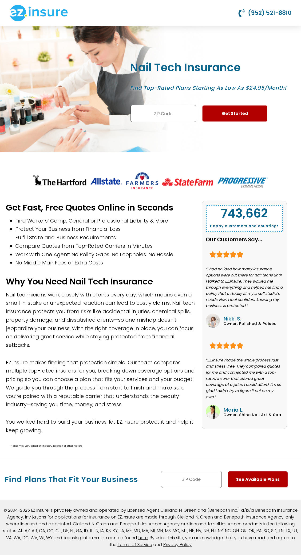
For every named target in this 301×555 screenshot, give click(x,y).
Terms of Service (135, 544)
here (143, 538)
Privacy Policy (177, 544)
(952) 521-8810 (270, 13)
